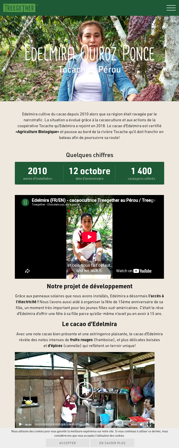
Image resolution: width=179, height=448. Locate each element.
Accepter (67, 443)
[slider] (81, 424)
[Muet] (142, 424)
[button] (84, 390)
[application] (85, 390)
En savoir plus (112, 443)
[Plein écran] (149, 424)
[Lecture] (20, 424)
